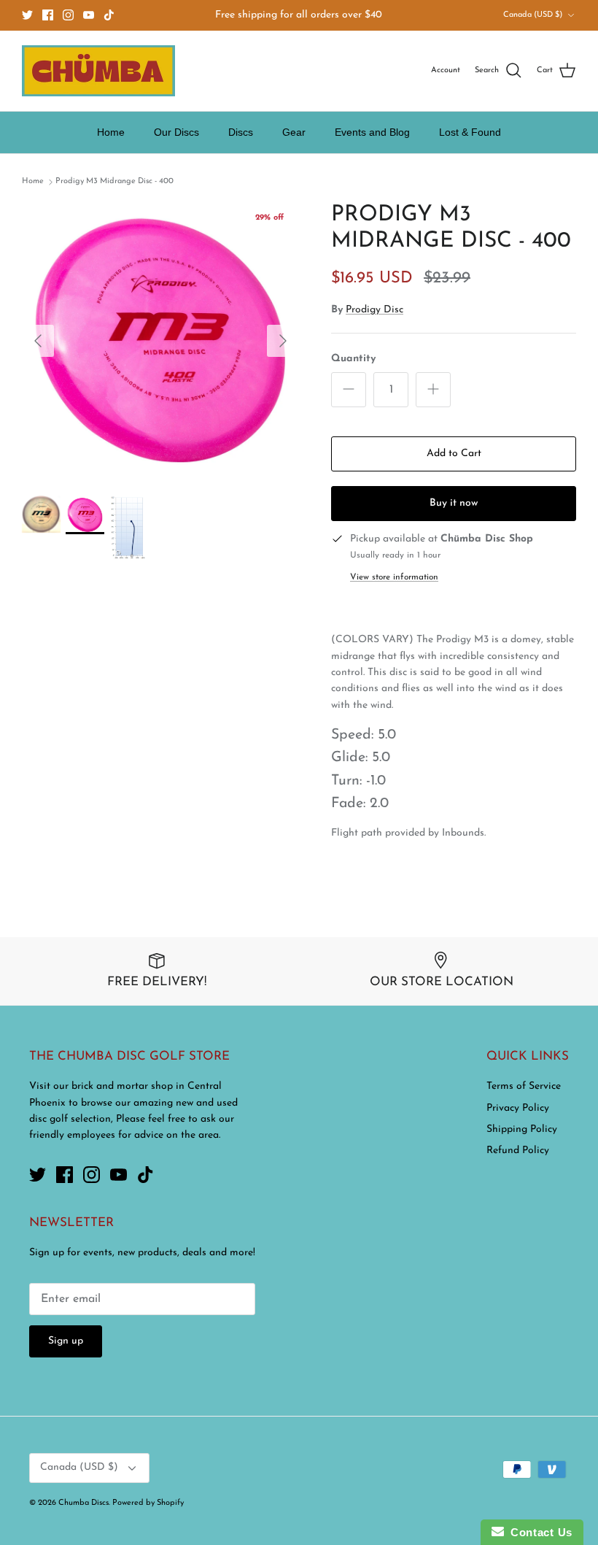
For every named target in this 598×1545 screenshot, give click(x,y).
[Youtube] (88, 14)
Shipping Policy (521, 1129)
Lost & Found (470, 132)
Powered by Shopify (148, 1503)
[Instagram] (68, 14)
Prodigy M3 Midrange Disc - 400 (114, 181)
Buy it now (454, 503)
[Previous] (38, 341)
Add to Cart (454, 453)
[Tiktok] (109, 14)
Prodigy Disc (374, 309)
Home (111, 132)
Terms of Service (523, 1086)
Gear (294, 132)
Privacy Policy (517, 1108)
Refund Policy (517, 1150)
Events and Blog (372, 132)
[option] (160, 340)
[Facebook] (47, 14)
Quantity (353, 358)
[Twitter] (27, 14)
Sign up (65, 1341)
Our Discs (176, 132)
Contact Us (538, 1532)
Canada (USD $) (532, 15)
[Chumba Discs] (98, 70)
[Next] (283, 341)
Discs (240, 132)
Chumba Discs (83, 1503)
